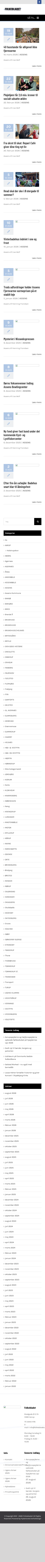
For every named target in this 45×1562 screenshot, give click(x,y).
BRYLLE (8, 641)
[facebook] (39, 2)
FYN (6, 694)
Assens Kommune (13, 593)
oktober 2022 (11, 1338)
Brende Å (9, 614)
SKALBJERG (10, 902)
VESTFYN (9, 1009)
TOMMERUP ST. (11, 971)
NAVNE (8, 843)
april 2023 (9, 1306)
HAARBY (8, 737)
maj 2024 (9, 1237)
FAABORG (9, 668)
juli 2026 (9, 1098)
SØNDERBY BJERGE (13, 939)
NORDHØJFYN (11, 849)
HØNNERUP (10, 764)
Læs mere (36, 66)
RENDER (8, 881)
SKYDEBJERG (10, 918)
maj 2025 (9, 1173)
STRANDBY (9, 945)
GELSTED (9, 705)
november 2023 (12, 1269)
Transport (9, 982)
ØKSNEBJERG (10, 865)
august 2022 (10, 1349)
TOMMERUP (10, 966)
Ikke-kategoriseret (13, 769)
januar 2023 (10, 1322)
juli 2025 (9, 1162)
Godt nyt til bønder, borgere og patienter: (32, 1491)
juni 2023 (9, 1295)
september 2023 (12, 1279)
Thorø (7, 955)
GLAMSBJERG (10, 716)
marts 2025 (10, 1184)
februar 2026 (10, 1125)
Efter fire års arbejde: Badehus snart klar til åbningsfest (27, 471)
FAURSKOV (9, 673)
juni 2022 (9, 1359)
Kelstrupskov (12, 550)
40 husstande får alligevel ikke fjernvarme (27, 35)
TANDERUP (9, 950)
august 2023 (10, 1285)
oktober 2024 (11, 1210)
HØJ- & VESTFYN (12, 748)
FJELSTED (9, 678)
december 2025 (11, 1136)
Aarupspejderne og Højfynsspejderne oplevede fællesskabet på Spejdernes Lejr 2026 (21, 1040)
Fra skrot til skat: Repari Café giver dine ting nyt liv (27, 131)
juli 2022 (9, 1354)
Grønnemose (10, 726)
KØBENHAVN (10, 801)
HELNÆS (8, 742)
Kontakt (8, 1459)
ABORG (8, 556)
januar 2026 (10, 1130)
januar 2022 (10, 1386)
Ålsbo (7, 572)
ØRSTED (8, 875)
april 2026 (9, 1114)
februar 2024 (10, 1253)
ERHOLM (8, 662)
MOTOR (8, 827)
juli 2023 (9, 1290)
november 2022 (12, 1333)
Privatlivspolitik (12, 1492)
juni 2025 (9, 1168)
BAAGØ (8, 598)
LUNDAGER (9, 817)
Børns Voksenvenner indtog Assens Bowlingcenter (27, 371)
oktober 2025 (11, 1146)
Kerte (7, 785)
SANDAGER (10, 897)
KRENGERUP (10, 811)
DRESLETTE (10, 652)
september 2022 (12, 1343)
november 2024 (12, 1205)
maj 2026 (9, 1109)
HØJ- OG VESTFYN (12, 753)
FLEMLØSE (9, 684)
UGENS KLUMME (12, 993)
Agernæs (9, 561)
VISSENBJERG (11, 1014)
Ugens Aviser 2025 (10, 1471)
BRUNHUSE (10, 620)
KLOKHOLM (10, 790)
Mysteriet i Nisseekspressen (27, 327)
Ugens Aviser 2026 (10, 1479)
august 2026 (10, 1093)
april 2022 (9, 1370)
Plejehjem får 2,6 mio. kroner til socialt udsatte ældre (27, 83)
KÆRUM (8, 780)
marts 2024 (10, 1248)
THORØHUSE (10, 961)
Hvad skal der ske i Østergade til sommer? (27, 179)
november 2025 (12, 1141)
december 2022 (11, 1327)
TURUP (8, 987)
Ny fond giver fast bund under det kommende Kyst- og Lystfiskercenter (27, 420)
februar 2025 (10, 1189)
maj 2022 (9, 1365)
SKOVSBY (9, 913)
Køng (7, 806)
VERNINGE (9, 1003)
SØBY (7, 934)
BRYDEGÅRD (10, 636)
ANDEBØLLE (10, 577)
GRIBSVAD (9, 721)
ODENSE (8, 854)
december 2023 (11, 1264)
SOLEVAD (9, 929)
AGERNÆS (9, 566)
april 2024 (9, 1242)
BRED (7, 609)
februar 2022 (10, 1381)
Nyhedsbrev (10, 1486)
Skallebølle (9, 907)
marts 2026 (10, 1120)
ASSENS (23, 54)
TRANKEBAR (10, 977)
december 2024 (11, 1200)
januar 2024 (10, 1258)
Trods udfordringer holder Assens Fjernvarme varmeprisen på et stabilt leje (27, 275)
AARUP (8, 545)
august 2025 (10, 1157)
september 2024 (12, 1216)
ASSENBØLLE (10, 582)
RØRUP (8, 886)
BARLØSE (9, 604)
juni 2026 (9, 1104)
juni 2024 (9, 1232)
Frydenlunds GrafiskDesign (31, 1519)
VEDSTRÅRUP (10, 998)
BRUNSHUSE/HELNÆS (14, 630)
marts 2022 (10, 1375)
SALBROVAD (10, 891)
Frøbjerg (8, 689)
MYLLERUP (9, 833)
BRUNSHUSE (10, 625)
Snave (7, 923)
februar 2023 (10, 1317)
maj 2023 (9, 1301)
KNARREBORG (11, 796)
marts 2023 (10, 1311)
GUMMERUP (10, 732)
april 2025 (9, 1178)
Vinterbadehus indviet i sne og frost (27, 227)
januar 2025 (10, 1194)
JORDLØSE (9, 774)
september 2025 (12, 1152)
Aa (6, 540)
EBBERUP (9, 657)
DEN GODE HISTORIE (13, 646)
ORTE (7, 859)
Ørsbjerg (8, 870)
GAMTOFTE (9, 700)
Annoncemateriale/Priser (12, 1465)
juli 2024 (9, 1226)
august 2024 (10, 1221)
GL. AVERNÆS (10, 710)
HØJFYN (8, 758)
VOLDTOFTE (10, 1019)
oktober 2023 (11, 1274)
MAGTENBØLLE (11, 822)
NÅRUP (8, 838)
